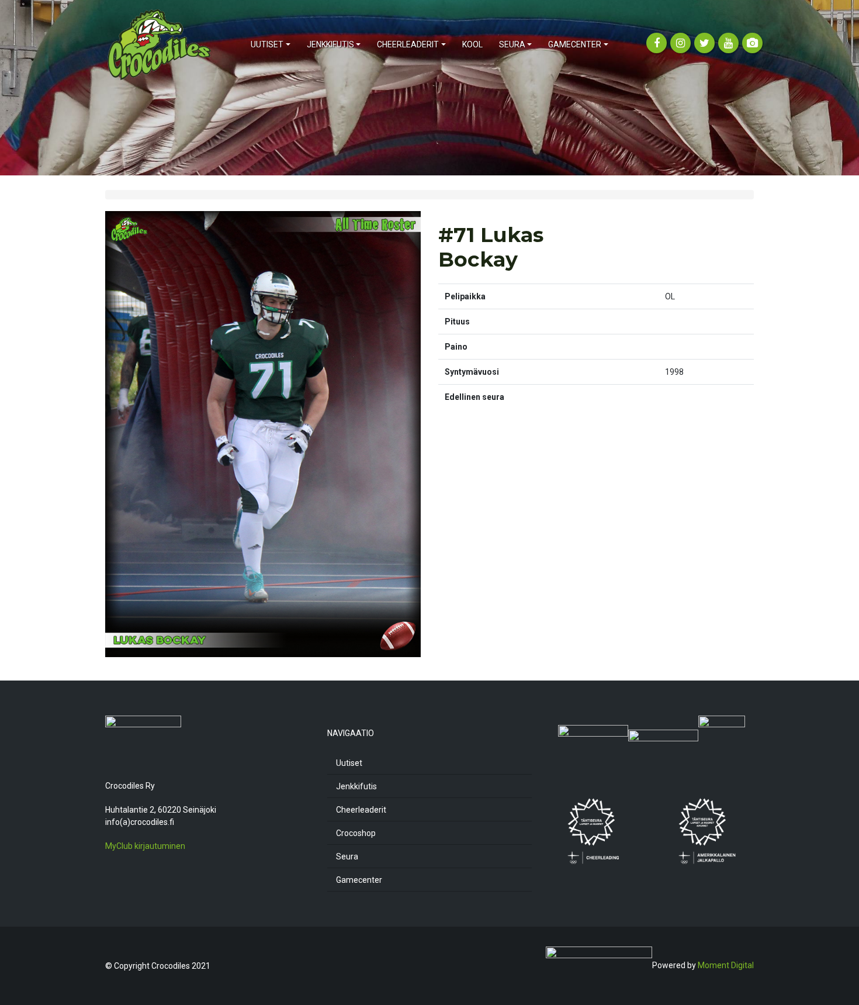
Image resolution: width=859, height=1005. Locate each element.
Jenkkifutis (356, 786)
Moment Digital (726, 965)
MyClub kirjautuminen (145, 846)
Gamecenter (359, 880)
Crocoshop (356, 833)
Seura (347, 856)
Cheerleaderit (361, 809)
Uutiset (349, 763)
